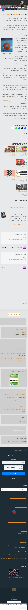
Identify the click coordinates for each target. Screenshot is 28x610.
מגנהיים (24, 74)
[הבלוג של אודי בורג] (22, 2)
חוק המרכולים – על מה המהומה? (22, 153)
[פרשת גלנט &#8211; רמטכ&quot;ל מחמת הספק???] (9, 149)
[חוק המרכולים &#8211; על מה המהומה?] (21, 149)
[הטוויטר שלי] (16, 314)
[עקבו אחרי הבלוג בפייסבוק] (19, 314)
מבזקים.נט (22, 542)
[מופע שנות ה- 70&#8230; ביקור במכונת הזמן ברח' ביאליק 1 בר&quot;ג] (21, 187)
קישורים (14, 595)
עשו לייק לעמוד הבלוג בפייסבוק (18, 497)
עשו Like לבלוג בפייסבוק (18, 320)
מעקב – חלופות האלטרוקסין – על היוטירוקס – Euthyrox (13, 353)
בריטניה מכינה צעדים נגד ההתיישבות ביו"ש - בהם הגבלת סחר (13, 550)
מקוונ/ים (21, 332)
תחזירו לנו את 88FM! (11, 176)
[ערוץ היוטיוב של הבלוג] (14, 314)
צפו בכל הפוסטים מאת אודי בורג (20, 224)
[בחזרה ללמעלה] (14, 589)
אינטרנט (21, 9)
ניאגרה (11, 207)
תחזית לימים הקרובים (20, 348)
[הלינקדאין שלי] (11, 314)
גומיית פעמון (18, 207)
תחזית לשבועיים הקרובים (20, 345)
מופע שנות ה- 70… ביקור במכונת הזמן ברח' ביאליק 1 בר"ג (22, 192)
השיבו (3, 247)
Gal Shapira (19, 247)
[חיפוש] (2, 489)
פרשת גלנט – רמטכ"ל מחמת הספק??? (9, 153)
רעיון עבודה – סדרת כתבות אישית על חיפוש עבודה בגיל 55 (21, 178)
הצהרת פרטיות (14, 599)
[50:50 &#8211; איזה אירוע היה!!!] (21, 162)
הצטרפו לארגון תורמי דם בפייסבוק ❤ (17, 521)
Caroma (17, 84)
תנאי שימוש (14, 597)
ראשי (24, 351)
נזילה (14, 207)
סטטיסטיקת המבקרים (14, 593)
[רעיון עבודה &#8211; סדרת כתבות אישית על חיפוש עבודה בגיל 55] (21, 173)
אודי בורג (23, 394)
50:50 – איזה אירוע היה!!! (22, 165)
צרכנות (14, 14)
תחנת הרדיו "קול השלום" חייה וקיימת (12, 394)
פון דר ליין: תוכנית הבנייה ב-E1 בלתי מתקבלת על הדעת (15, 554)
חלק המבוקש (5, 100)
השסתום (18, 29)
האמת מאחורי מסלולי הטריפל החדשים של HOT (13, 363)
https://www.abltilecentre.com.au (16, 239)
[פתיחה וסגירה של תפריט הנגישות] (2, 9)
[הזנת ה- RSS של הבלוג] (9, 314)
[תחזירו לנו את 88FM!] (9, 173)
